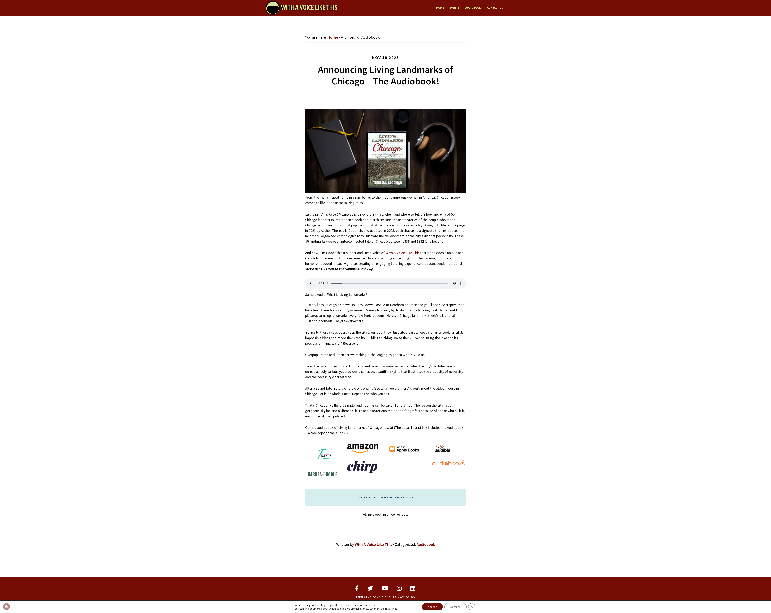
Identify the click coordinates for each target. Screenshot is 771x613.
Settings (455, 607)
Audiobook (426, 544)
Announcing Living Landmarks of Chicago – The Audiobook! (385, 75)
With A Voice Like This (301, 7)
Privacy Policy (404, 597)
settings (392, 608)
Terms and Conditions (373, 597)
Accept (432, 607)
